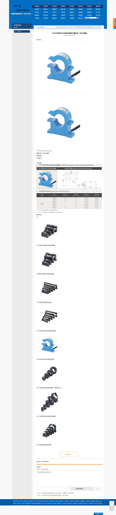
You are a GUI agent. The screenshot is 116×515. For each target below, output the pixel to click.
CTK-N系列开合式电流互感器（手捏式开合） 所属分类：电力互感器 (57, 493)
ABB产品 (44, 503)
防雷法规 (56, 501)
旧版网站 (82, 501)
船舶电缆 (28, 503)
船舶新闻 (39, 503)
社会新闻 (90, 503)
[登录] (46, 469)
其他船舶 (34, 503)
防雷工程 (20, 501)
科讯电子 (98, 501)
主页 (66, 27)
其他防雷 (46, 501)
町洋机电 (54, 503)
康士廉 (24, 503)
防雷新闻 (67, 501)
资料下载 (85, 503)
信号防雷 (36, 501)
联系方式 (27, 505)
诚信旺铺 (22, 505)
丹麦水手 (19, 503)
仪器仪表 (71, 27)
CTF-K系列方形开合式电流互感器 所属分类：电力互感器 (54, 495)
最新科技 (51, 501)
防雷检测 (15, 501)
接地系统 (41, 501)
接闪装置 (25, 501)
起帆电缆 (75, 503)
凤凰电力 (59, 503)
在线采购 (80, 503)
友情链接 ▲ (98, 513)
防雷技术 (62, 501)
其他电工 (70, 503)
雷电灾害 (72, 501)
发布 (98, 488)
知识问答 (87, 501)
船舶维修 (93, 501)
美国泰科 (49, 503)
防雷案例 (77, 501)
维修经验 (17, 505)
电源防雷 (31, 501)
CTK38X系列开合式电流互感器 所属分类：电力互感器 (87, 27)
